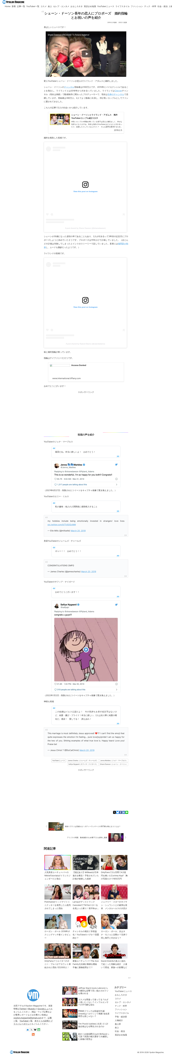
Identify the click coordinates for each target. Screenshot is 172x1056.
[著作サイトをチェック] (27, 1029)
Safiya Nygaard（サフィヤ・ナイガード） (83, 764)
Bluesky (32, 1008)
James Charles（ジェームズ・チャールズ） (83, 760)
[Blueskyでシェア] (117, 812)
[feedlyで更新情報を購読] (39, 1029)
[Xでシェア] (114, 812)
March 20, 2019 (78, 530)
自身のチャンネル (116, 94)
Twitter (23, 1008)
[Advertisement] (86, 411)
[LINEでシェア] (126, 812)
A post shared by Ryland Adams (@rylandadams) (85, 344)
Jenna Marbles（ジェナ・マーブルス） (113, 760)
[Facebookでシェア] (120, 812)
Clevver (118, 90)
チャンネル (69, 87)
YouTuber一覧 (26, 1021)
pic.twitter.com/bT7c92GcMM (62, 524)
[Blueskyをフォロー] (35, 1029)
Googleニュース (45, 1008)
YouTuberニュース (58, 760)
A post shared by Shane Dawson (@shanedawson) (85, 228)
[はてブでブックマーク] (123, 812)
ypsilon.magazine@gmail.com (27, 1018)
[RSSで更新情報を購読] (33, 1034)
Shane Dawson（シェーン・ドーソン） (113, 764)
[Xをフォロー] (31, 1029)
